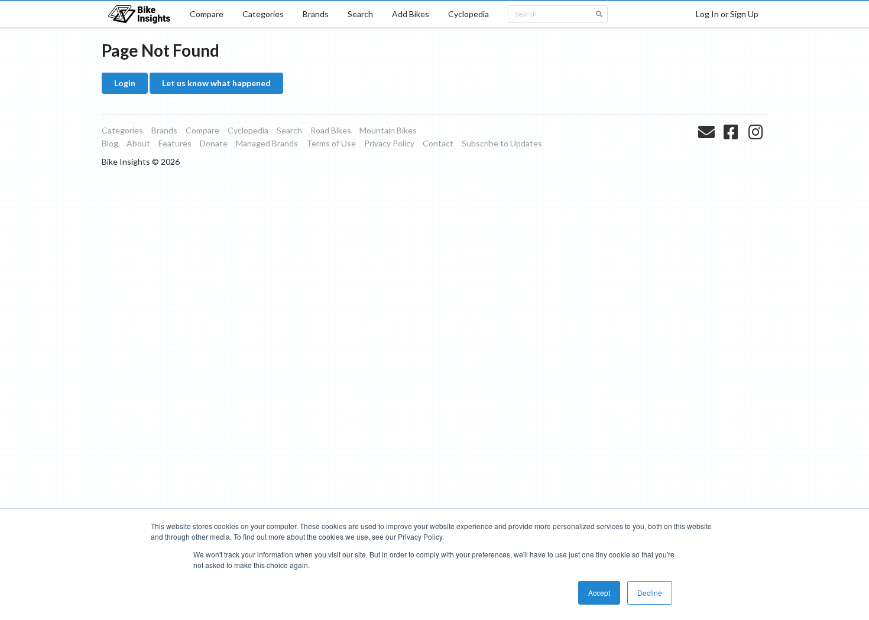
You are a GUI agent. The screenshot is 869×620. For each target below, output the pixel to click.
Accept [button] (599, 593)
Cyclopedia (468, 14)
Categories (263, 14)
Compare (206, 14)
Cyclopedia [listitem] (248, 130)
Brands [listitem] (164, 130)
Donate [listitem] (214, 143)
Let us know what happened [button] (216, 83)
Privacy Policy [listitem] (389, 143)
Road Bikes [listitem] (330, 130)
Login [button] (124, 83)
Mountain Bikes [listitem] (388, 130)
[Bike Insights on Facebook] (732, 146)
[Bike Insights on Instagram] (757, 146)
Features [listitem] (175, 143)
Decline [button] (649, 593)
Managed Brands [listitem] (267, 143)
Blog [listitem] (110, 143)
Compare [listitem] (202, 130)
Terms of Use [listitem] (331, 143)
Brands (316, 14)
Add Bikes (410, 14)
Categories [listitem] (122, 130)
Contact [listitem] (438, 143)
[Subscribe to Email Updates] (708, 146)
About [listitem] (138, 143)
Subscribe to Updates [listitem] (502, 143)
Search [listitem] (289, 130)
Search (360, 14)
